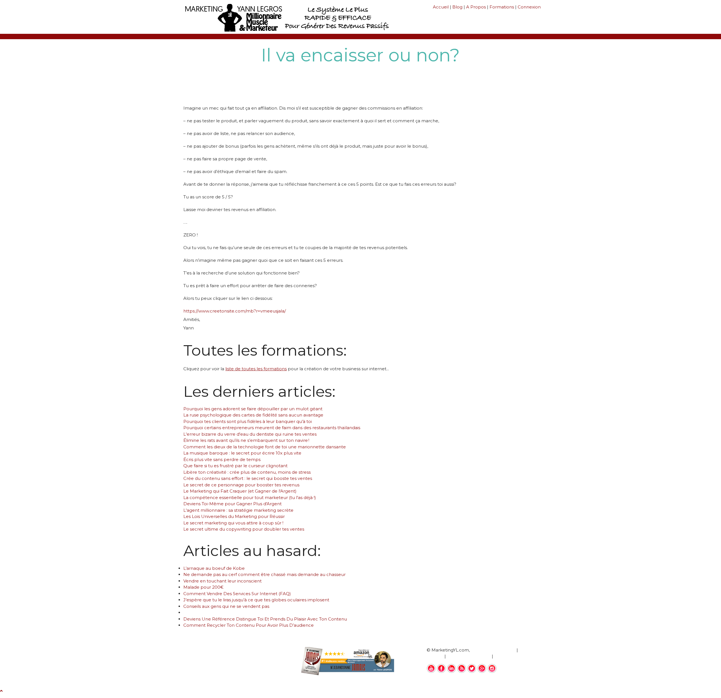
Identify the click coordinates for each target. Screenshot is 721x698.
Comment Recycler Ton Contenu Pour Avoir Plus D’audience (248, 625)
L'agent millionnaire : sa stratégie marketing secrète (238, 510)
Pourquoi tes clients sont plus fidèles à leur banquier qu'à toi (247, 421)
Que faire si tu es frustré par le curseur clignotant (235, 465)
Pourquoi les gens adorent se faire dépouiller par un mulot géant (252, 408)
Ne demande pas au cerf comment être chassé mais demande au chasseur (264, 574)
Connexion (529, 7)
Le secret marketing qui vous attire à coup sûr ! (233, 523)
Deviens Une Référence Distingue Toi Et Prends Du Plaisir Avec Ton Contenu (265, 619)
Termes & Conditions (469, 656)
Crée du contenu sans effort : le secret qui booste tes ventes (247, 478)
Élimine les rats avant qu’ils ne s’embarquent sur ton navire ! (246, 440)
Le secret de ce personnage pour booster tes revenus (241, 485)
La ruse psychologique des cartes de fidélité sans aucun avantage (253, 415)
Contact (502, 656)
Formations (501, 7)
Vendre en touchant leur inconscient (222, 581)
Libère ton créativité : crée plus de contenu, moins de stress (247, 472)
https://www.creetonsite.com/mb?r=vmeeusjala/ (234, 311)
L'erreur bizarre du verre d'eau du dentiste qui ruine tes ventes (250, 434)
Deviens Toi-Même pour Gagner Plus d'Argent (232, 503)
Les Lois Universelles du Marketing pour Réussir (234, 516)
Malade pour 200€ (203, 587)
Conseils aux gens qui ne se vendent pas (226, 606)
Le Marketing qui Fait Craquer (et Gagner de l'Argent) (240, 491)
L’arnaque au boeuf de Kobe (214, 568)
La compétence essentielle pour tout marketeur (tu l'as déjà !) (249, 497)
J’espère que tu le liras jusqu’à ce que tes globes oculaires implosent (256, 599)
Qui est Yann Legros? (493, 650)
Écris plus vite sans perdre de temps (222, 459)
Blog (457, 7)
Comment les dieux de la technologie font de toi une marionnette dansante (264, 446)
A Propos (476, 7)
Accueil (441, 7)
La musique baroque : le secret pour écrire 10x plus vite (242, 453)
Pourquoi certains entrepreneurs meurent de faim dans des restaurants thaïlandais (271, 427)
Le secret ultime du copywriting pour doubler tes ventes (243, 529)
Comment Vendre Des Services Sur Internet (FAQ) (237, 593)
